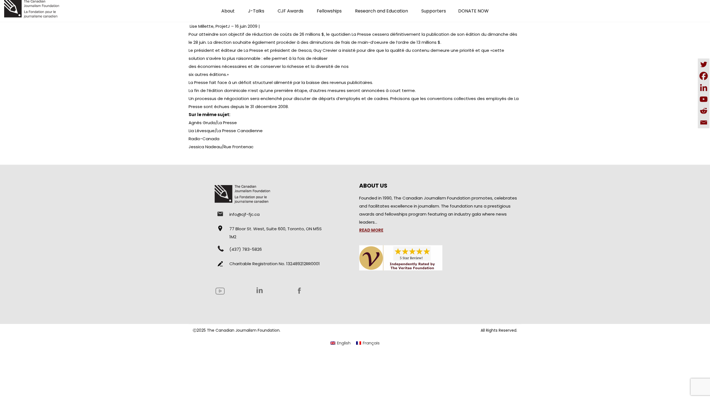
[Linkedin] (703, 87)
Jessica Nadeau (205, 147)
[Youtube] (703, 99)
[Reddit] (703, 111)
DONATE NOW (473, 11)
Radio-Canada (204, 139)
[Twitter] (703, 64)
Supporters (433, 11)
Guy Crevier (325, 50)
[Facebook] (703, 76)
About (228, 11)
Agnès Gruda (202, 123)
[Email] (703, 122)
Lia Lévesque (202, 131)
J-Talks (256, 11)
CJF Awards (290, 11)
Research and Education (381, 11)
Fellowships (329, 11)
